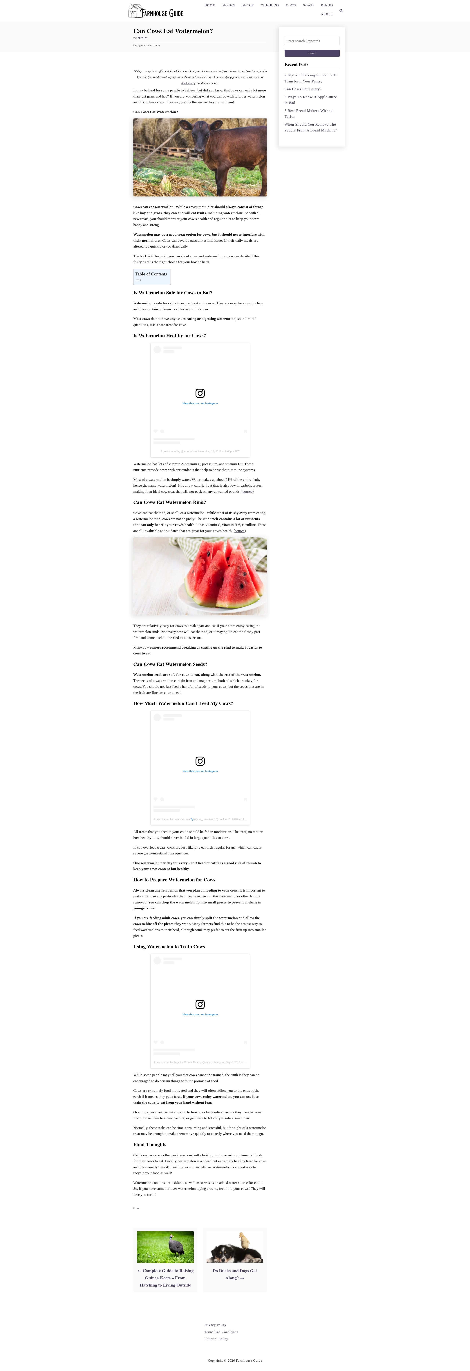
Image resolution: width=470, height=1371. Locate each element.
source (247, 491)
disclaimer (187, 83)
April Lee (142, 37)
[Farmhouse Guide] (156, 11)
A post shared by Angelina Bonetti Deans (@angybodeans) (187, 1062)
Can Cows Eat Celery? (303, 89)
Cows (136, 1208)
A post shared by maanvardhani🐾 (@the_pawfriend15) (185, 819)
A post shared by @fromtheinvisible (181, 451)
